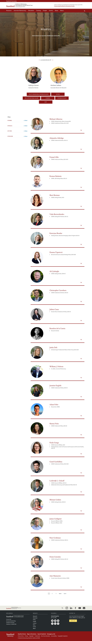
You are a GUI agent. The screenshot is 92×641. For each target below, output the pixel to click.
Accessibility (54, 636)
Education (31, 10)
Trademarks (37, 636)
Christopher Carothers (58, 290)
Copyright (31, 636)
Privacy (26, 636)
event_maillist (84, 608)
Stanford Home (22, 634)
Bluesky (55, 621)
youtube (79, 608)
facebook (75, 608)
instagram (67, 608)
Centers (34, 623)
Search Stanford (41, 634)
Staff (45, 102)
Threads (58, 623)
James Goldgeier (56, 518)
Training (38, 10)
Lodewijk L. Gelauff (57, 480)
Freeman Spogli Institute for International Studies (64, 6)
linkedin (71, 608)
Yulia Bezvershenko (57, 214)
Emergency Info (51, 634)
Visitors (58, 94)
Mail (52, 621)
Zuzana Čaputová (56, 252)
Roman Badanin (55, 176)
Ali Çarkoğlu (54, 271)
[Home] (19, 5)
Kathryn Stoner (33, 75)
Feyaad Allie (54, 157)
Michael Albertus (56, 119)
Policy (34, 619)
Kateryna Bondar (56, 233)
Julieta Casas (54, 309)
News (56, 10)
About (62, 10)
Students (48, 98)
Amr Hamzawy (55, 576)
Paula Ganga (54, 442)
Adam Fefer (54, 404)
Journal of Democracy (20, 10)
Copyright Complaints (63, 636)
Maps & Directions (31, 634)
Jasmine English (55, 385)
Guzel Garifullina (56, 461)
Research (8, 10)
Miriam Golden (55, 499)
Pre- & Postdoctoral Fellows (31, 98)
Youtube (58, 621)
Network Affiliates (62, 98)
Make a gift (73, 620)
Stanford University (11, 1)
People (45, 10)
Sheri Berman (55, 195)
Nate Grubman (55, 537)
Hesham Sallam (58, 75)
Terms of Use (21, 636)
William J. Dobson (56, 366)
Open (81, 130)
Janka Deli (53, 347)
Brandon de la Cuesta (57, 328)
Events (51, 10)
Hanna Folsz (54, 423)
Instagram (52, 623)
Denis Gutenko (55, 557)
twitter (62, 608)
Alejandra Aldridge (57, 138)
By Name (10, 120)
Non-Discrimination (45, 636)
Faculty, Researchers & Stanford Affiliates (38, 94)
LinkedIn (55, 623)
